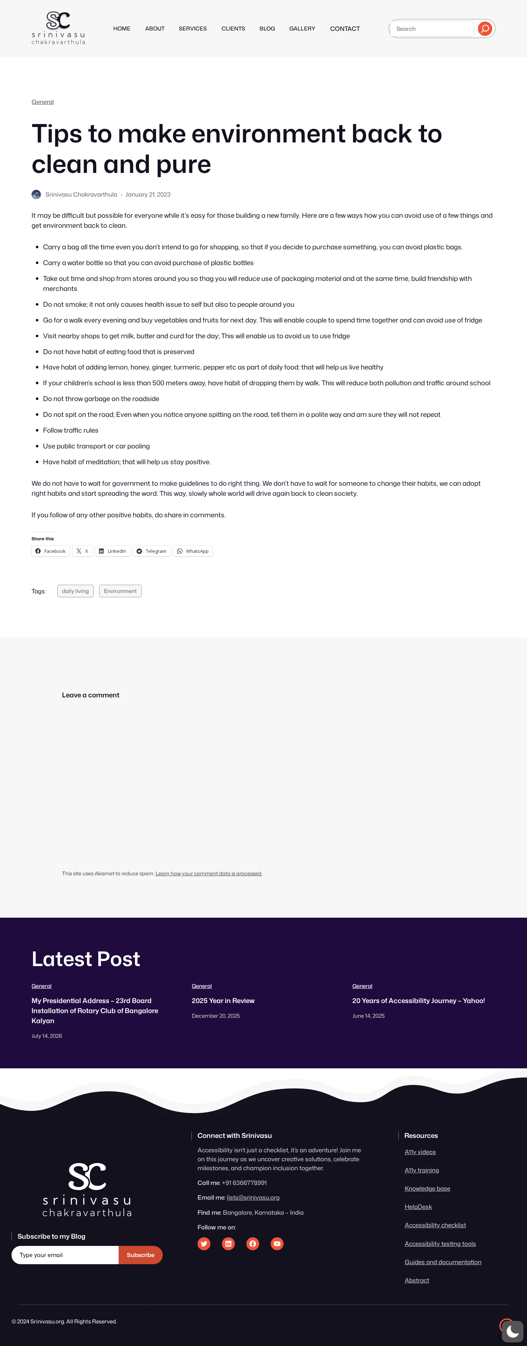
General (43, 102)
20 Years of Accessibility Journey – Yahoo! (418, 1000)
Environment (120, 591)
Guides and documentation (443, 1262)
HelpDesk (418, 1207)
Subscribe (141, 1255)
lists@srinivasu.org (253, 1197)
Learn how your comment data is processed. (209, 873)
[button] (512, 1331)
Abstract (417, 1280)
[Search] (485, 29)
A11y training (422, 1170)
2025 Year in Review (223, 1000)
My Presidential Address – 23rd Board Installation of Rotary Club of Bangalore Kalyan (95, 1010)
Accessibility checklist (435, 1225)
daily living (75, 591)
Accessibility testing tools (440, 1243)
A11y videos (420, 1152)
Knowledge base (427, 1188)
